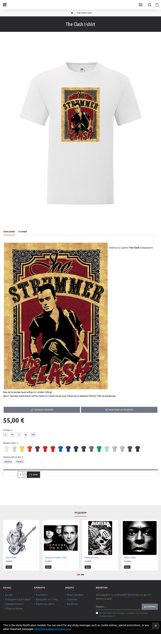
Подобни (80, 512)
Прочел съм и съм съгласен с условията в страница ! (123, 614)
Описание (9, 232)
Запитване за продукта (121, 410)
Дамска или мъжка (12, 457)
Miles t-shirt (130, 557)
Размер (6, 430)
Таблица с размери (43, 410)
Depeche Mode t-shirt (56, 557)
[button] (78, 574)
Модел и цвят (10, 443)
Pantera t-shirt (91, 557)
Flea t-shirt (11, 557)
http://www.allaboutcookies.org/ (52, 629)
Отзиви (22, 232)
